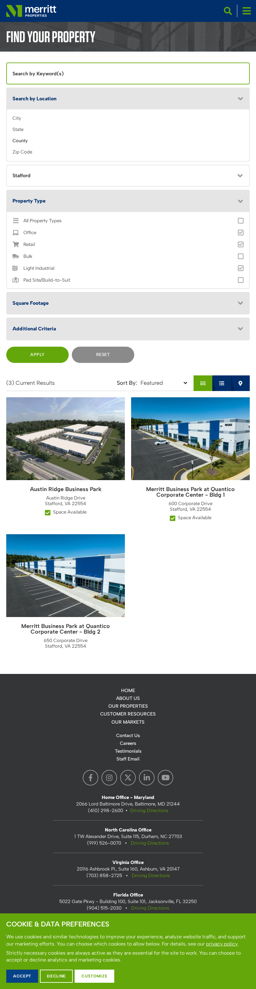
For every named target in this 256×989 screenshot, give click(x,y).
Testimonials (128, 751)
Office (29, 232)
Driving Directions (149, 810)
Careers (128, 743)
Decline (56, 976)
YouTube (165, 778)
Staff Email (128, 759)
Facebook (90, 778)
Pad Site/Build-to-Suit (46, 280)
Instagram (109, 778)
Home (128, 690)
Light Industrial (38, 268)
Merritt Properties (31, 11)
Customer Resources (128, 714)
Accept (22, 976)
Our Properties (128, 706)
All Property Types (42, 220)
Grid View (203, 383)
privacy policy (222, 944)
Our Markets (128, 722)
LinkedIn (147, 778)
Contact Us (128, 735)
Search (228, 11)
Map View (240, 383)
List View (221, 383)
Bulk (27, 256)
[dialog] (128, 951)
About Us (128, 698)
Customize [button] (94, 976)
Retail (29, 244)
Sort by (126, 383)
